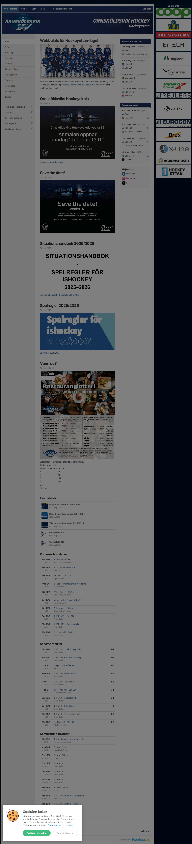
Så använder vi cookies (60, 825)
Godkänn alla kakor (37, 833)
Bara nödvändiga (65, 833)
